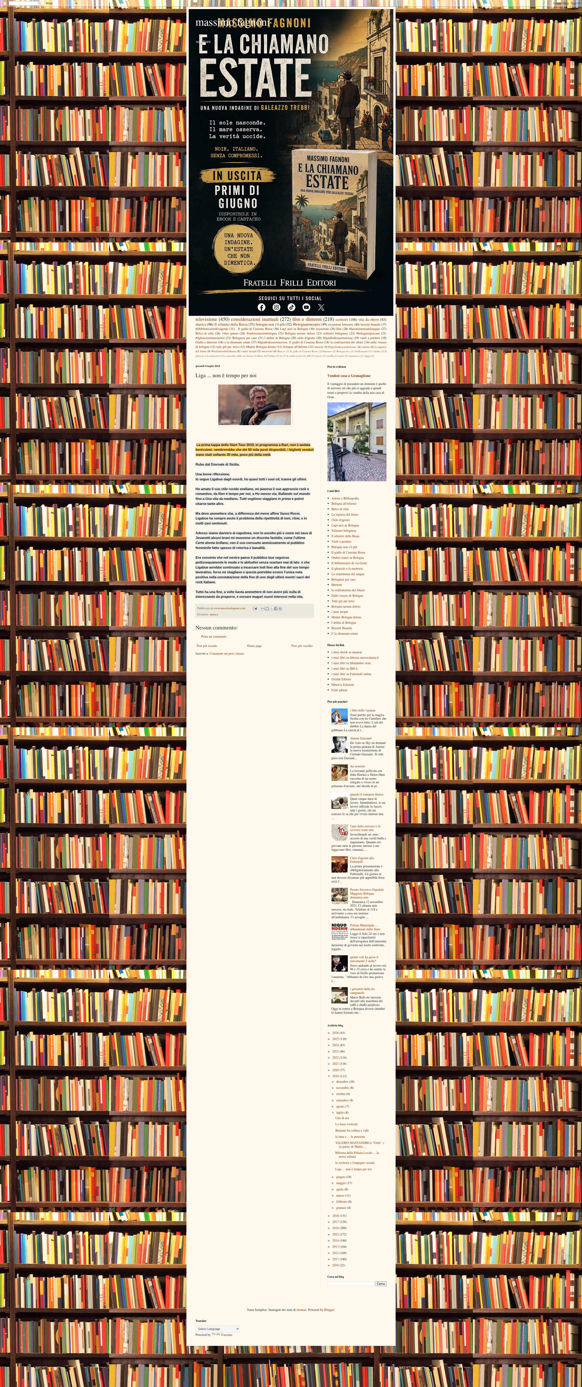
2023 (336, 1051)
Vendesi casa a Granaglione (349, 375)
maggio (341, 1183)
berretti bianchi (370, 324)
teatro (341, 355)
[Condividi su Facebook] (275, 608)
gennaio (341, 1207)
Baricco (281, 351)
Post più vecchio (302, 646)
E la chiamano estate (344, 633)
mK (308, 355)
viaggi (367, 355)
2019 (336, 1076)
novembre (343, 1087)
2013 (336, 1246)
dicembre (342, 1081)
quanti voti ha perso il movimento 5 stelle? (364, 959)
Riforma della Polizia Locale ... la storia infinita (357, 1154)
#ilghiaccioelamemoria (210, 338)
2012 (336, 1253)
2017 (336, 1222)
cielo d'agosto (306, 338)
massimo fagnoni (233, 21)
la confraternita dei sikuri (347, 342)
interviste (267, 351)
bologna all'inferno (295, 346)
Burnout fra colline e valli (352, 1130)
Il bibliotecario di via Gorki (349, 563)
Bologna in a (343, 351)
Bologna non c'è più (344, 547)
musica (201, 324)
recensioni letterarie (340, 324)
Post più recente (207, 646)
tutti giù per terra (227, 346)
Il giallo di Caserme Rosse (304, 351)
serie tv (318, 355)
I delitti (376, 351)
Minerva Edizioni (342, 684)
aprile (340, 1189)
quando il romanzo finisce (366, 794)
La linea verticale (346, 1124)
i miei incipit (249, 351)
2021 (336, 1063)
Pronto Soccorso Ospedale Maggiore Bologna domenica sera (367, 893)
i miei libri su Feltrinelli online (351, 674)
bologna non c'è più (270, 324)
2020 (336, 1070)
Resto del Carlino (267, 355)
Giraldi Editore (341, 679)
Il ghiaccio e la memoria (347, 568)
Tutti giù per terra (342, 601)
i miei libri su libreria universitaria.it (355, 657)
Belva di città (204, 333)
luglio (340, 1112)
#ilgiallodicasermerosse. (342, 347)
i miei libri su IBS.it (344, 668)
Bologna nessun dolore (300, 333)
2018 (336, 1215)
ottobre (341, 1094)
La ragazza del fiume (344, 514)
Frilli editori (339, 690)
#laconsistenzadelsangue (364, 329)
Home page (254, 646)
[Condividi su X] (271, 608)
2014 (336, 1240)
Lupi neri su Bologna (294, 329)
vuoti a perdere (370, 338)
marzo (340, 1195)
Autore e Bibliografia (345, 498)
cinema (365, 347)
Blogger (329, 1309)
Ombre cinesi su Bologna (347, 557)
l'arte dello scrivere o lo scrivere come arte (365, 828)
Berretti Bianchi (341, 628)
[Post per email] (255, 608)
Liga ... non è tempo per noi (353, 1169)
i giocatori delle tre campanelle (362, 991)
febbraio (342, 1201)
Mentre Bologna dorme (261, 346)
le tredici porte (294, 355)
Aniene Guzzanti (360, 738)
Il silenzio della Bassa (231, 324)
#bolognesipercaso (368, 333)
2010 (336, 1265)
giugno (341, 1177)
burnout (319, 347)
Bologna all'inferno (343, 503)
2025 (336, 1039)
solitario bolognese (335, 333)
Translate (226, 1334)
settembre (342, 1100)
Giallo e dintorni (206, 342)
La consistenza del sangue (347, 574)
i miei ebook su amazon (346, 652)
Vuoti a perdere (341, 541)
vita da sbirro (368, 319)
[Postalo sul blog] (267, 608)
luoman (301, 1309)
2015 (336, 1234)
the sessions (357, 766)
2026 (336, 1032)
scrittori (342, 319)
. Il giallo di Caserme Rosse (254, 329)
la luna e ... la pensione (350, 1136)
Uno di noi (342, 1118)
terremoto (354, 355)
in (281, 355)
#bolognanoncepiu (306, 324)
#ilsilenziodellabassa (223, 351)
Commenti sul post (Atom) (227, 653)
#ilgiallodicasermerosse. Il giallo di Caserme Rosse (290, 342)
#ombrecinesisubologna (262, 333)
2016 (336, 1228)
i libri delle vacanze (362, 710)
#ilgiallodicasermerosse (338, 338)
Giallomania (361, 351)
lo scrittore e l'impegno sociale (355, 1162)
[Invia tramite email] (263, 608)
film (338, 329)
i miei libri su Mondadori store (351, 663)
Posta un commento (213, 636)
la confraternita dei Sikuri (348, 590)
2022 (336, 1057)
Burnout (336, 584)
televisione (206, 318)
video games (230, 333)
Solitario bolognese (343, 530)
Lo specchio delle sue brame (238, 355)
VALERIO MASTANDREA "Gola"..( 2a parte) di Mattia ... (359, 1144)
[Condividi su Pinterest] (280, 608)
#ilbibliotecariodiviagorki (212, 329)
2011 (336, 1259)
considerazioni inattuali (254, 318)
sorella (330, 355)
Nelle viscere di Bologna (347, 595)
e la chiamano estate (237, 342)
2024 (336, 1045)
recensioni (322, 329)
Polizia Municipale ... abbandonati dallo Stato (365, 927)
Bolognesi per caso (244, 338)
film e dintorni (306, 318)
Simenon (327, 351)
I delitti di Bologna (277, 338)
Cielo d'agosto (340, 520)
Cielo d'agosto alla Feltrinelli (362, 860)
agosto (340, 1106)
